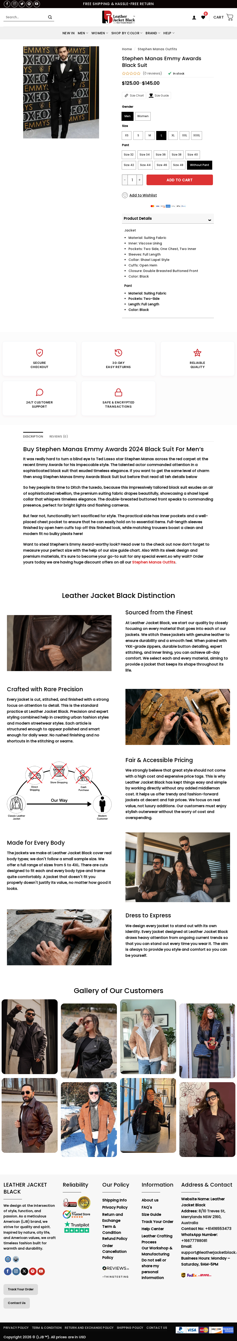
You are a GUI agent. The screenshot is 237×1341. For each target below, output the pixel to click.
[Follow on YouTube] (36, 4)
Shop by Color (125, 33)
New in (68, 33)
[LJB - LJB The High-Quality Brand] (118, 17)
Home (127, 49)
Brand (151, 33)
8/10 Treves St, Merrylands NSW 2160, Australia (203, 1216)
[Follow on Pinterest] (29, 4)
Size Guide (162, 95)
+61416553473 (218, 1228)
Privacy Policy (16, 1328)
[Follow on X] (24, 1271)
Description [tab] (33, 436)
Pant (125, 145)
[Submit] (50, 17)
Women (98, 33)
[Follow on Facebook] (7, 4)
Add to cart (180, 180)
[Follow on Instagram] (14, 4)
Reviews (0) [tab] (59, 436)
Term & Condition (47, 1328)
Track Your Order (21, 1289)
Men (81, 33)
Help (167, 33)
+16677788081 (194, 1240)
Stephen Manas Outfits (157, 49)
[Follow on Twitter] (22, 4)
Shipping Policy (130, 1328)
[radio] (127, 116)
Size (125, 126)
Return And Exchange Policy (89, 1328)
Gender (127, 106)
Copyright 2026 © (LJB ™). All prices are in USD (44, 1337)
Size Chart (137, 95)
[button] (194, 17)
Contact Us (16, 1303)
